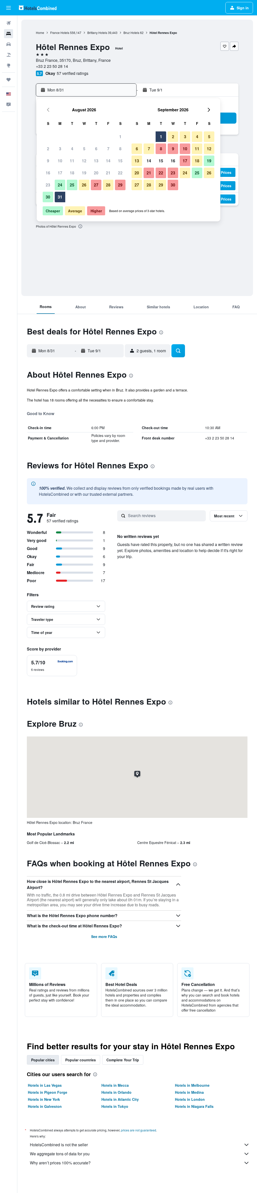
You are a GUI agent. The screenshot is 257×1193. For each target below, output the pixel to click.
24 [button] (60, 185)
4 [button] (72, 149)
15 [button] (120, 161)
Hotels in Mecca (115, 1085)
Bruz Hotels (131, 32)
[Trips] (8, 80)
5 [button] (84, 149)
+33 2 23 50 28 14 (52, 66)
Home (40, 32)
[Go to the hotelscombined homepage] (37, 7)
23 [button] (48, 185)
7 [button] (108, 149)
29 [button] (120, 185)
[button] (8, 7)
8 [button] (120, 149)
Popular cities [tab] (43, 1059)
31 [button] (60, 197)
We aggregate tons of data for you (60, 1154)
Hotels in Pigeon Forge (47, 1092)
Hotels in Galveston (45, 1106)
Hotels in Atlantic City (120, 1099)
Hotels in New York (44, 1099)
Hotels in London (190, 1099)
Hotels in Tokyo (114, 1106)
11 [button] (72, 161)
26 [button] (84, 185)
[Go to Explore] (8, 65)
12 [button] (84, 161)
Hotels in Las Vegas (45, 1085)
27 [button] (96, 185)
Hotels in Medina (189, 1092)
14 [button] (108, 161)
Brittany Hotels (97, 32)
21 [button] (108, 173)
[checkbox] (52, 665)
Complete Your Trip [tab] (122, 1059)
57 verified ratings (72, 73)
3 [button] (60, 149)
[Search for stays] (8, 34)
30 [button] (48, 197)
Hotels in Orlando (116, 1092)
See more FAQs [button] (104, 936)
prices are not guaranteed (138, 1130)
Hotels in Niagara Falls (194, 1106)
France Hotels (59, 32)
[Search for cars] (8, 44)
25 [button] (72, 185)
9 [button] (48, 161)
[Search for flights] (8, 23)
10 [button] (60, 161)
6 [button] (96, 149)
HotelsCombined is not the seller (59, 1145)
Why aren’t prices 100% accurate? (60, 1163)
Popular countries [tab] (80, 1059)
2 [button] (48, 149)
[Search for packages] (8, 55)
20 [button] (96, 173)
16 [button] (48, 173)
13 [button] (96, 161)
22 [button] (120, 173)
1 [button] (120, 136)
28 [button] (108, 185)
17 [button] (60, 173)
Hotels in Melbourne (192, 1085)
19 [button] (84, 173)
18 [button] (72, 173)
